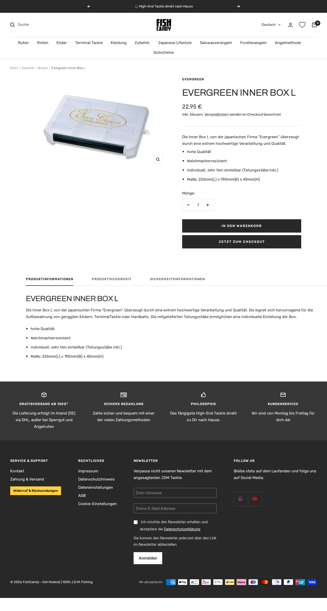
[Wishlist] (302, 24)
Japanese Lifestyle (175, 42)
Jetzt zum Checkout (242, 242)
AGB (82, 495)
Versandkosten (216, 114)
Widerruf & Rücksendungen (35, 491)
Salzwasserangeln (216, 42)
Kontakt (17, 471)
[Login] (290, 25)
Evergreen (193, 79)
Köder (61, 42)
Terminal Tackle (89, 42)
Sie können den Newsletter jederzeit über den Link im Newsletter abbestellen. (175, 541)
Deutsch (269, 25)
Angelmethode (288, 42)
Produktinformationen (49, 279)
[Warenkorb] (314, 25)
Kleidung (118, 42)
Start (14, 68)
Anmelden (148, 558)
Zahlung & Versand (27, 479)
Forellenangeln (253, 42)
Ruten (23, 42)
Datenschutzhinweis (96, 479)
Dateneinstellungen (95, 487)
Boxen (43, 68)
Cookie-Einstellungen (97, 503)
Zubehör (142, 42)
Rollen (42, 42)
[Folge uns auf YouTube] (255, 499)
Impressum (88, 471)
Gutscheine (164, 52)
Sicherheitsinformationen (177, 279)
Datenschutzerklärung (182, 529)
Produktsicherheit (112, 279)
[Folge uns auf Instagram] (241, 499)
